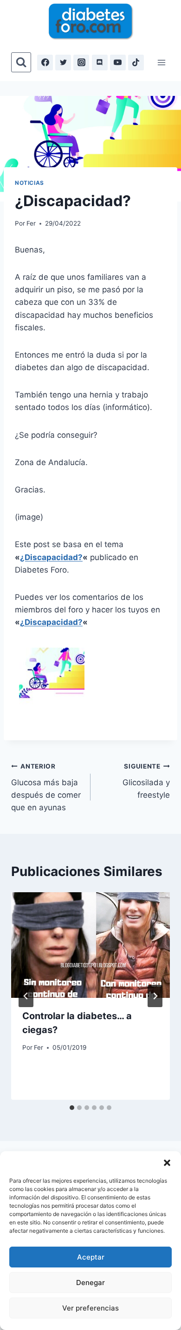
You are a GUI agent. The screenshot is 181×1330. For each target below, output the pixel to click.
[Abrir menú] (161, 62)
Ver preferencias (90, 1308)
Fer (31, 223)
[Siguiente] (155, 996)
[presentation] (90, 945)
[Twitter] (63, 62)
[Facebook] (45, 62)
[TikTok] (136, 62)
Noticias (29, 182)
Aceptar (90, 1257)
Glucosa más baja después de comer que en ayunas (46, 787)
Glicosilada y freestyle (146, 781)
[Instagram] (81, 62)
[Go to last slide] (26, 996)
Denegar (90, 1282)
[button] (167, 1162)
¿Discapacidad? (51, 557)
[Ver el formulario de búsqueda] (21, 62)
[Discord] (100, 62)
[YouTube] (118, 62)
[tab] (72, 1107)
